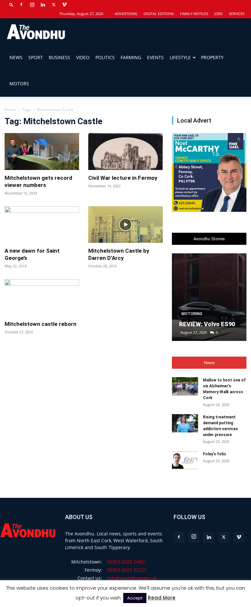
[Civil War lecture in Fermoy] (125, 151)
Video (83, 57)
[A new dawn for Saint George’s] (42, 224)
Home (10, 109)
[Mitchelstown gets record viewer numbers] (42, 151)
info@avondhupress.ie (132, 578)
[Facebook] (21, 4)
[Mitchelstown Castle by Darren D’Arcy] (125, 224)
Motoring (191, 314)
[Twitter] (54, 4)
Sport (35, 57)
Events (155, 57)
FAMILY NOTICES (194, 13)
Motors (19, 83)
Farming (131, 57)
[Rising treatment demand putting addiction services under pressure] (185, 423)
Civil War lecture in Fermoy (123, 178)
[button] (11, 4)
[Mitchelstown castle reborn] (42, 297)
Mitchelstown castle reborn (40, 324)
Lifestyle (180, 57)
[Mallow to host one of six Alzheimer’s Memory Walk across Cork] (185, 386)
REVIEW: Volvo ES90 (207, 324)
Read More (162, 597)
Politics (105, 57)
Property (212, 57)
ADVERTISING (126, 13)
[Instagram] (32, 4)
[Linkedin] (43, 4)
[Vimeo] (64, 4)
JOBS (218, 13)
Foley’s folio (214, 454)
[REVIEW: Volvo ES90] (209, 297)
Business (59, 57)
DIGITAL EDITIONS (158, 13)
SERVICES (236, 13)
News (16, 57)
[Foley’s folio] (185, 460)
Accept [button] (134, 598)
